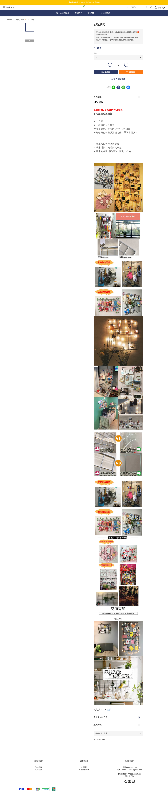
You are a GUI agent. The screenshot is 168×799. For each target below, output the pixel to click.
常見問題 (84, 767)
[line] (113, 87)
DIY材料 (31, 20)
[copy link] (128, 87)
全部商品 (10, 20)
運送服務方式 (84, 770)
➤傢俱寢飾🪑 (21, 20)
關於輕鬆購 (105, 13)
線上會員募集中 (63, 13)
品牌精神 (38, 770)
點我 (109, 709)
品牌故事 (38, 767)
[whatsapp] (123, 87)
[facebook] (118, 87)
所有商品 (78, 13)
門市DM (90, 13)
